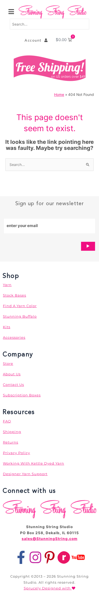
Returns (10, 442)
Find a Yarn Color (20, 306)
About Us (12, 374)
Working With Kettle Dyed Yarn (33, 463)
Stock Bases (14, 295)
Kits (6, 327)
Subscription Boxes (22, 395)
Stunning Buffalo (20, 316)
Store (8, 363)
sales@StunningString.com (49, 539)
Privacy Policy (16, 453)
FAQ (7, 421)
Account (34, 40)
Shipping (12, 432)
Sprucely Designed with (48, 588)
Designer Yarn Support (25, 474)
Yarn (7, 285)
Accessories (14, 337)
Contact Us (13, 384)
